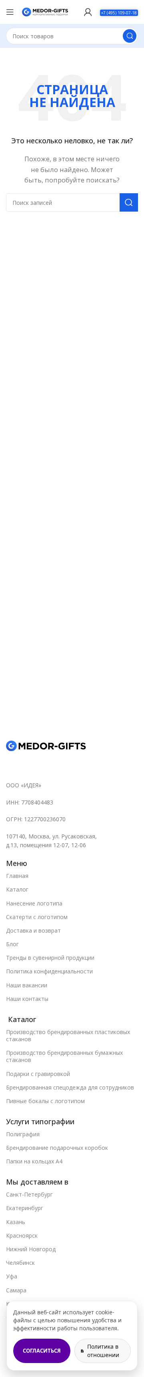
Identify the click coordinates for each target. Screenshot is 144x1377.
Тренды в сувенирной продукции (50, 957)
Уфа (11, 1276)
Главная (17, 876)
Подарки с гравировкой (38, 1074)
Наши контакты (27, 999)
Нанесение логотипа (34, 903)
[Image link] (46, 745)
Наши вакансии (26, 985)
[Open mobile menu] (10, 12)
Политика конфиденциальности (49, 971)
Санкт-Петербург (29, 1194)
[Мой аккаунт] (88, 12)
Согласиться (42, 1350)
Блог (12, 944)
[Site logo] (45, 11)
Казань (15, 1222)
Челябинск (20, 1262)
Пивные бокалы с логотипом (45, 1101)
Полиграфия (23, 1134)
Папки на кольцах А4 (34, 1161)
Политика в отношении (103, 1350)
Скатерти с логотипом (37, 917)
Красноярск (22, 1235)
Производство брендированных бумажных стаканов (64, 1056)
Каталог (17, 889)
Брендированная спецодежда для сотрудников (70, 1087)
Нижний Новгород (31, 1249)
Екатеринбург (24, 1208)
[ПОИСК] (129, 36)
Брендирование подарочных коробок (57, 1147)
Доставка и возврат (33, 930)
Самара (16, 1290)
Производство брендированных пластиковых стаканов (68, 1035)
